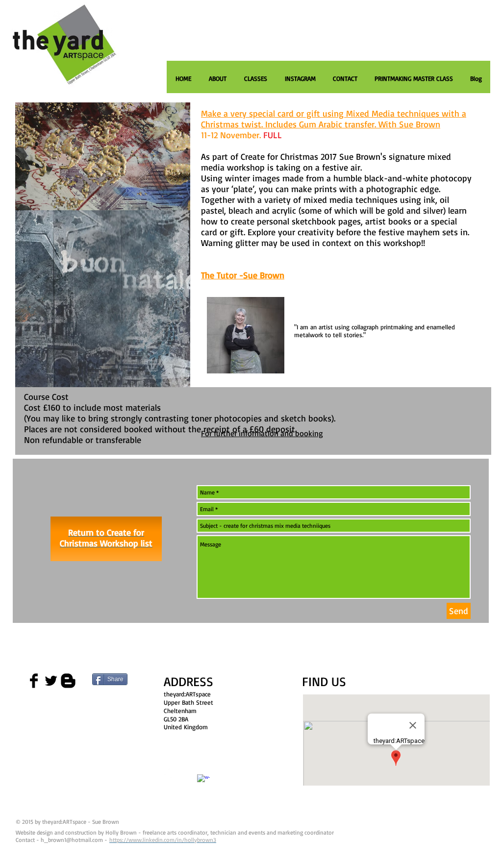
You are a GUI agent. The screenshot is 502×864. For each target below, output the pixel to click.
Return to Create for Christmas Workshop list (106, 537)
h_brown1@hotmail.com (72, 839)
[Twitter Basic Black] (51, 680)
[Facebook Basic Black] (33, 680)
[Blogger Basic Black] (68, 680)
